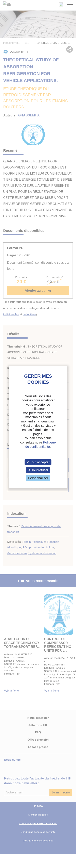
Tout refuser (39, 470)
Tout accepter (39, 462)
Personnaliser (38, 478)
